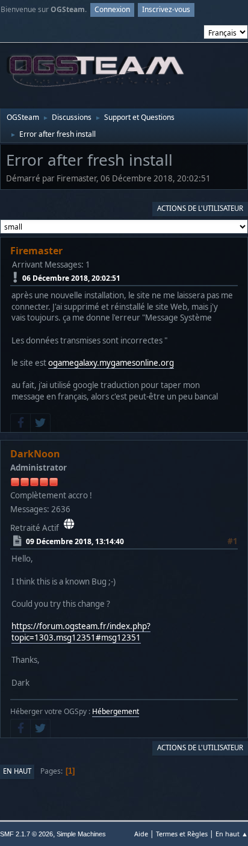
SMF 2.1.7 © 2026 (26, 834)
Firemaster (36, 250)
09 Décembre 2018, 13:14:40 (75, 541)
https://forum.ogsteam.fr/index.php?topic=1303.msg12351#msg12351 (80, 632)
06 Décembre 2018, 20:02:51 (71, 277)
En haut (17, 771)
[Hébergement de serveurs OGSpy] (69, 523)
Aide (141, 833)
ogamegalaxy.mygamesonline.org (111, 362)
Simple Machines (81, 834)
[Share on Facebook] (20, 423)
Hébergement (115, 711)
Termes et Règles (182, 833)
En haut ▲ (231, 833)
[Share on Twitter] (40, 423)
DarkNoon (35, 453)
